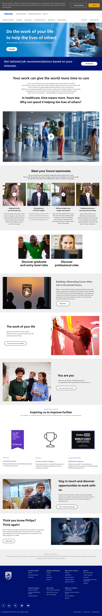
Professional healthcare (34, 14)
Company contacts (32, 596)
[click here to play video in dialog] (51, 136)
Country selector (61, 20)
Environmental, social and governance (89, 580)
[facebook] (3, 606)
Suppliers (85, 583)
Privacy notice (77, 612)
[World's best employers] (83, 447)
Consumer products (21, 14)
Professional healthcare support (34, 593)
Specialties (49, 577)
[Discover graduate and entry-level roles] (34, 252)
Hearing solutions (69, 577)
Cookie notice (95, 612)
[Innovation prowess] (17, 447)
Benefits (67, 598)
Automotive (68, 575)
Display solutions (69, 580)
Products (49, 573)
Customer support (32, 590)
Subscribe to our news (52, 592)
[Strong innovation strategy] (50, 447)
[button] (84, 20)
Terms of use (87, 612)
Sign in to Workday (51, 594)
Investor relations (87, 575)
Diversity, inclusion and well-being (72, 593)
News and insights (88, 573)
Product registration (33, 575)
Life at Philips (68, 590)
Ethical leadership (69, 596)
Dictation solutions (69, 582)
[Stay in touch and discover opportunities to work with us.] (51, 494)
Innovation (86, 577)
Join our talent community (53, 590)
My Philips (30, 577)
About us (45, 14)
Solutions (49, 580)
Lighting (67, 573)
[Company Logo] (8, 14)
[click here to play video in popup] (14, 194)
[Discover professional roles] (66, 252)
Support (30, 573)
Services (49, 575)
